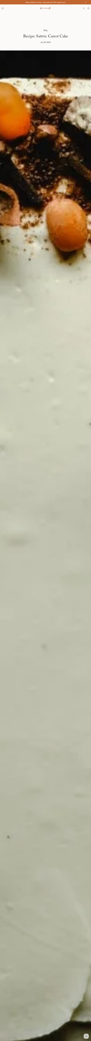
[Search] (84, 8)
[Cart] (88, 8)
